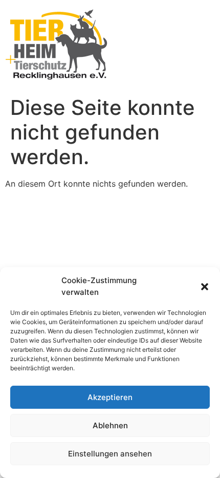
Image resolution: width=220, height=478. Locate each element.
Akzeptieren (110, 397)
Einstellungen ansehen (110, 454)
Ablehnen (110, 425)
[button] (205, 287)
